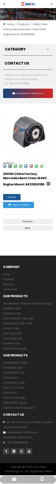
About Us (8, 284)
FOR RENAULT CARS (14, 383)
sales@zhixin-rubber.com (29, 93)
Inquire (12, 197)
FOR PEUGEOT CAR (14, 373)
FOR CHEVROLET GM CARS (18, 318)
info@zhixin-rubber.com (17, 437)
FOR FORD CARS (12, 333)
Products (8, 279)
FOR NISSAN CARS (13, 368)
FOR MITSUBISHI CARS (15, 363)
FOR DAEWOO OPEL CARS (17, 323)
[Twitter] (21, 451)
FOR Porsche (10, 378)
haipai (48, 471)
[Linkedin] (14, 451)
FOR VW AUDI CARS (14, 398)
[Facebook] (6, 451)
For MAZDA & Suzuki (14, 348)
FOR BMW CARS (12, 313)
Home (6, 274)
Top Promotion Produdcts (18, 408)
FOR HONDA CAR (12, 338)
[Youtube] (29, 451)
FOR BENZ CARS (12, 308)
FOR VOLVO (10, 393)
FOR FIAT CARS (11, 328)
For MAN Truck (11, 343)
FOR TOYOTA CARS (14, 388)
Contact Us (10, 289)
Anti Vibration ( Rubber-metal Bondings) (27, 303)
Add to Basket (20, 205)
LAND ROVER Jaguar (15, 403)
